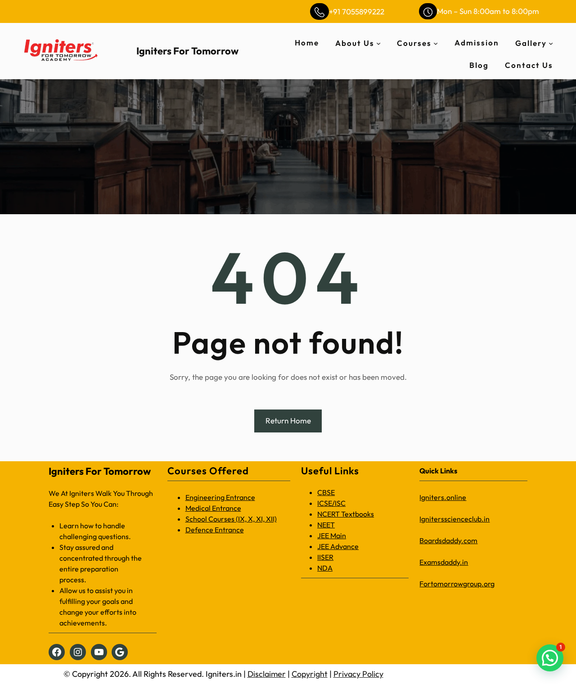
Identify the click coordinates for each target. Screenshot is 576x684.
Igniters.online (442, 497)
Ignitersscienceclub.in (454, 518)
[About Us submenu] (378, 42)
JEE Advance (338, 546)
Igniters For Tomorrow (187, 51)
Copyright (310, 674)
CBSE (326, 492)
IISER (325, 557)
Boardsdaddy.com (448, 540)
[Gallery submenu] (551, 42)
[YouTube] (99, 652)
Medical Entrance (213, 508)
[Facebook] (57, 652)
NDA (325, 567)
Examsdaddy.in (443, 562)
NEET (326, 524)
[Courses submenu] (435, 42)
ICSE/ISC (331, 503)
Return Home (288, 420)
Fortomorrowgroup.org (457, 583)
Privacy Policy (358, 674)
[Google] (120, 652)
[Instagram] (78, 652)
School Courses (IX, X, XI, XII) (231, 518)
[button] (549, 657)
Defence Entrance (214, 529)
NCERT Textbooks (345, 513)
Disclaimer (267, 674)
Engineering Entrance (220, 497)
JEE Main (331, 535)
